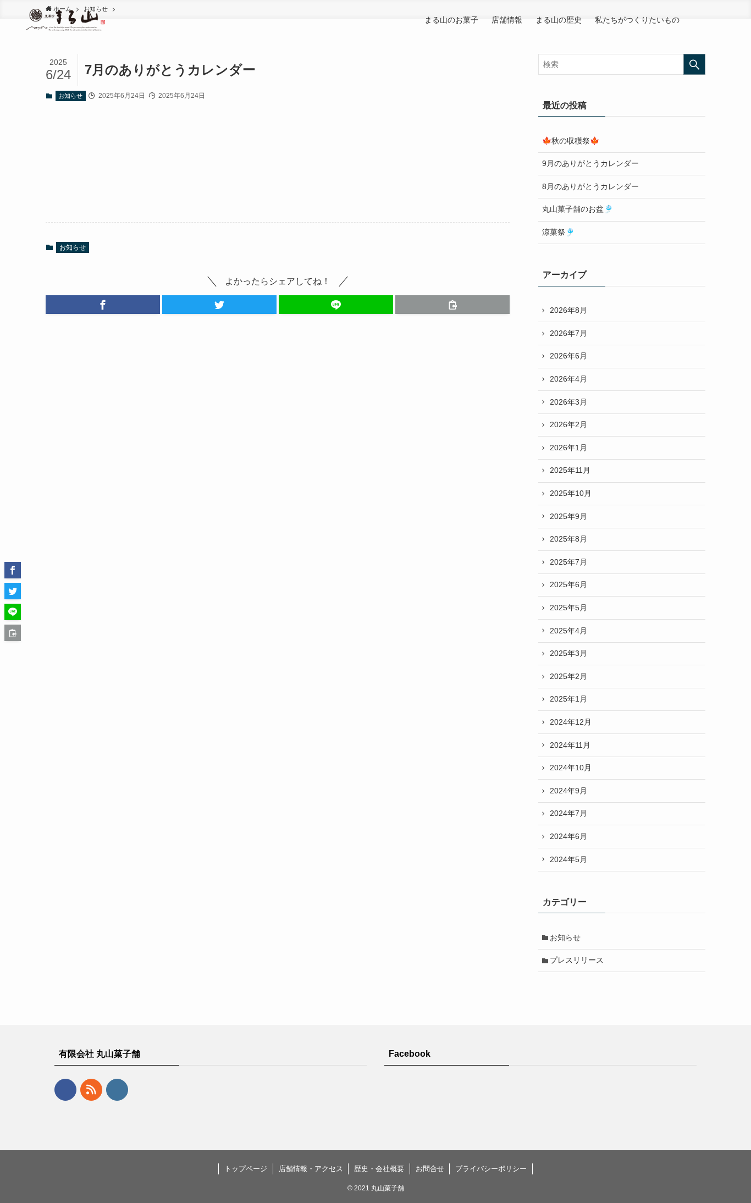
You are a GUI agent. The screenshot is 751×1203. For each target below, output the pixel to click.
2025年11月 (570, 470)
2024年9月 (568, 790)
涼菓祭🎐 (558, 232)
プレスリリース (577, 960)
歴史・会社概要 (379, 1169)
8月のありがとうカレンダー (590, 186)
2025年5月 (568, 607)
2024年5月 (568, 859)
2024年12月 (571, 722)
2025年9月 (568, 516)
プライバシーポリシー (491, 1169)
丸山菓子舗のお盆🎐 (577, 209)
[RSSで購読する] (91, 1090)
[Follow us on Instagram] (117, 1090)
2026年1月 (568, 447)
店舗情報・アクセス (311, 1169)
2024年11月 (570, 745)
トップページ (245, 1169)
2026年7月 (568, 333)
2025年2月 (568, 676)
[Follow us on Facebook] (65, 1090)
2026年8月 (568, 310)
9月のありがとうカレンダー (590, 163)
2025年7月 (568, 562)
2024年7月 (568, 813)
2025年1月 (568, 698)
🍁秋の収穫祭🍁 (570, 140)
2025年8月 (568, 538)
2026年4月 (568, 378)
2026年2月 (568, 424)
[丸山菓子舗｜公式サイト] (65, 20)
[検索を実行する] (694, 64)
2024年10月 (571, 767)
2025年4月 (568, 630)
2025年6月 (568, 584)
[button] (103, 304)
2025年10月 (571, 493)
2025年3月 (568, 653)
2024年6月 (568, 836)
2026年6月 (568, 355)
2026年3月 (568, 402)
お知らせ (70, 95)
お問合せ (430, 1169)
